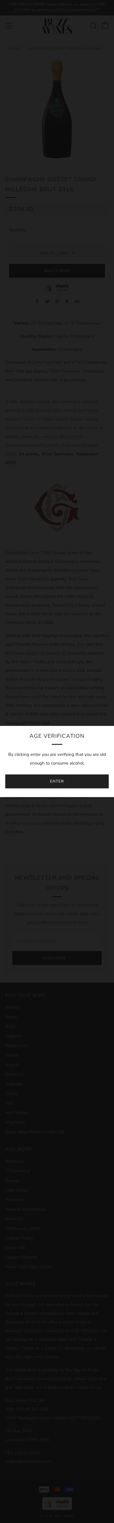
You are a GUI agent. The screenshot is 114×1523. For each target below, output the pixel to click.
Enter (57, 781)
